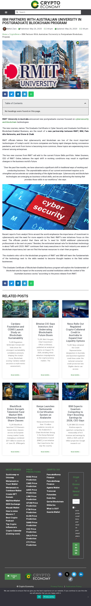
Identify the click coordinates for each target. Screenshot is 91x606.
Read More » (15, 375)
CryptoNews (14, 34)
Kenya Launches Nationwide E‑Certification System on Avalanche (45, 412)
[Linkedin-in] (81, 574)
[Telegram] (74, 574)
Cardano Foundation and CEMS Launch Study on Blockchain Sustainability (15, 330)
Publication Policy (74, 586)
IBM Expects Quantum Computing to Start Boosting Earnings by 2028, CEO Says (75, 413)
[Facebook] (60, 574)
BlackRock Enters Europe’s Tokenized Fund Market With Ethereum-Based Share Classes (15, 413)
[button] (6, 12)
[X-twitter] (67, 574)
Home (4, 34)
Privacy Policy (56, 586)
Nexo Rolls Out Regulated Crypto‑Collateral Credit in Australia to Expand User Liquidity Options (75, 332)
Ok (39, 597)
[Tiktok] (70, 579)
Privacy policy (49, 597)
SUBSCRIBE (76, 549)
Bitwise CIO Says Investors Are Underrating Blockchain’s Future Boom (45, 329)
